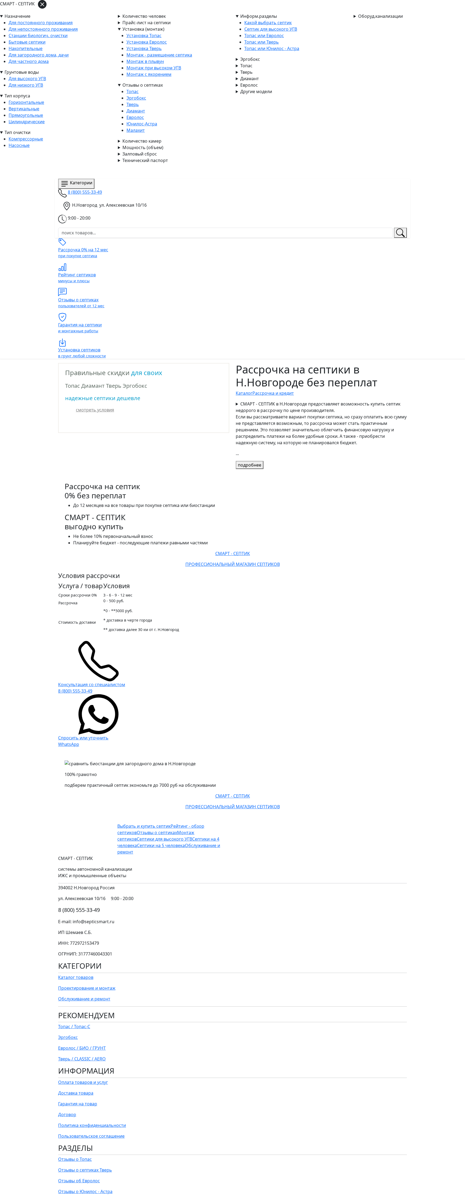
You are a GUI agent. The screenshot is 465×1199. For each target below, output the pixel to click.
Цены (171, 171)
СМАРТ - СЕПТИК (79, 171)
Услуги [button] (188, 171)
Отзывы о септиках (142, 85)
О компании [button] (241, 171)
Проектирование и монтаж (86, 988)
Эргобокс (250, 59)
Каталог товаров (75, 977)
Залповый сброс (139, 154)
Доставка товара (75, 1093)
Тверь (246, 72)
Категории (81, 183)
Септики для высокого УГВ (164, 839)
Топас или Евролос (264, 35)
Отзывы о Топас (75, 1159)
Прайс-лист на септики (146, 23)
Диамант (249, 79)
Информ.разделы (258, 16)
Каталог (116, 171)
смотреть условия (95, 410)
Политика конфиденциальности (92, 1125)
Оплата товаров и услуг (83, 1082)
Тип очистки (17, 132)
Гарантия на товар (77, 1104)
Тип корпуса (17, 96)
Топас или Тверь (261, 42)
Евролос (249, 85)
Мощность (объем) (142, 147)
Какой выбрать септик (268, 23)
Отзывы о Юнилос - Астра (85, 1191)
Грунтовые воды (22, 72)
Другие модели (256, 91)
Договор (67, 1114)
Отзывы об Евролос (79, 1181)
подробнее (249, 465)
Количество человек (144, 16)
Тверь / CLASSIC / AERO (82, 1059)
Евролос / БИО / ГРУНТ (82, 1048)
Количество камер (141, 141)
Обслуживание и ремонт (84, 999)
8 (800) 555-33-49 (85, 192)
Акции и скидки (145, 171)
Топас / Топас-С (74, 1026)
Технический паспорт (145, 160)
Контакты (213, 171)
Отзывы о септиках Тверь (85, 1170)
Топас (246, 66)
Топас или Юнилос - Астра (271, 48)
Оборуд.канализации (380, 16)
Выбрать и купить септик (144, 826)
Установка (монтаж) (143, 29)
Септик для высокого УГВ (270, 29)
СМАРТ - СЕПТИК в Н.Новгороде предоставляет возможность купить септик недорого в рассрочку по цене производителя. (321, 423)
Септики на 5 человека (161, 845)
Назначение (17, 16)
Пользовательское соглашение (91, 1136)
